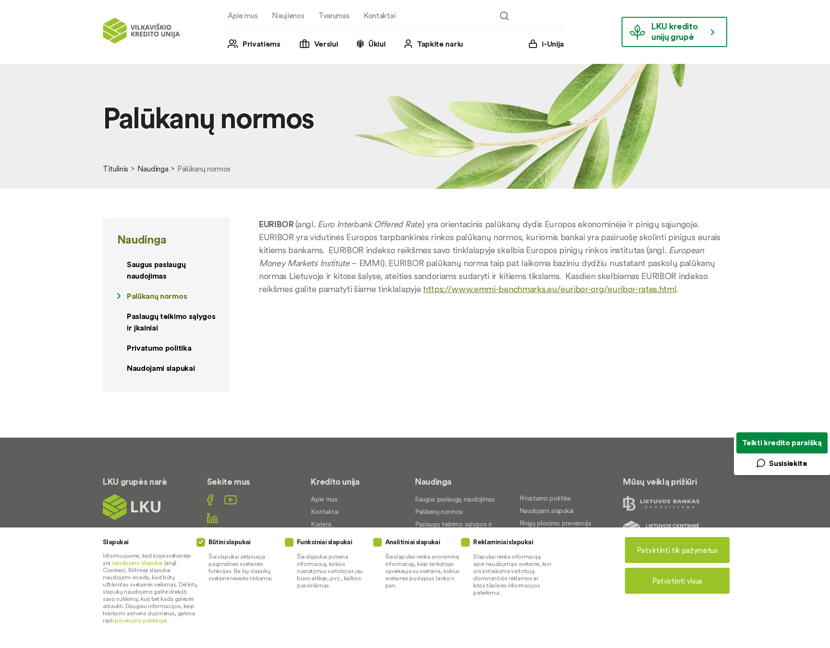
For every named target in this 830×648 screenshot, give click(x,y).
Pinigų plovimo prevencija (555, 523)
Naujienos (288, 15)
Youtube (230, 499)
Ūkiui (376, 44)
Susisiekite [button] (788, 463)
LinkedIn (212, 518)
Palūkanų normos (157, 296)
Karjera (321, 524)
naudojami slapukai (137, 562)
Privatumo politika (159, 348)
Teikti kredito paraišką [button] (782, 442)
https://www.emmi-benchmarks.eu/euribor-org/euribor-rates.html (549, 288)
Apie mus (242, 15)
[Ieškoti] (504, 16)
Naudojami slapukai (161, 368)
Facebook (210, 499)
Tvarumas (333, 15)
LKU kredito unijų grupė (674, 31)
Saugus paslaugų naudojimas (156, 270)
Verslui (326, 44)
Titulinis (115, 168)
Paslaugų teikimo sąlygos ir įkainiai (171, 321)
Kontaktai (379, 15)
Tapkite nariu (440, 44)
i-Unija (553, 44)
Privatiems (262, 44)
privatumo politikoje (140, 620)
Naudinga (152, 168)
